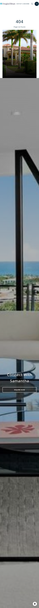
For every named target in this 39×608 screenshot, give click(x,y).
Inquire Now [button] (19, 390)
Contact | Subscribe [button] (22, 3)
